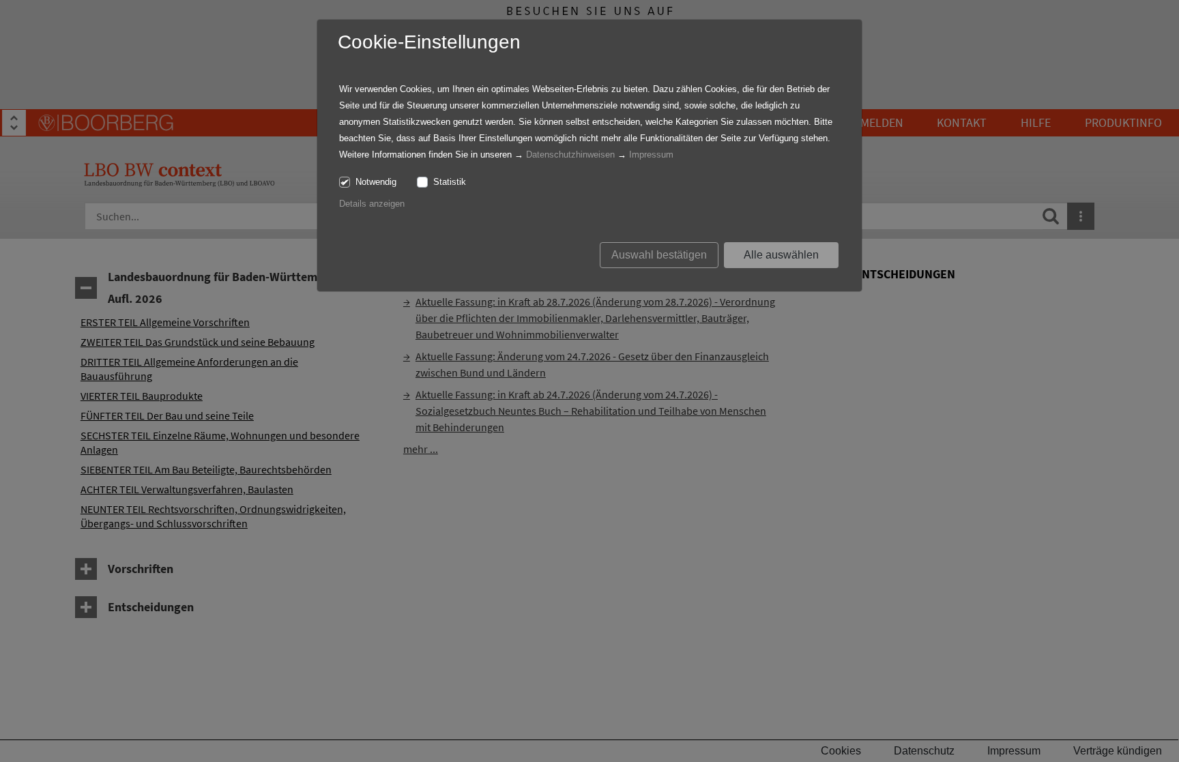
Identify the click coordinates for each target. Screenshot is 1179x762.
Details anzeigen (372, 204)
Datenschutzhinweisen (570, 154)
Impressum (651, 154)
